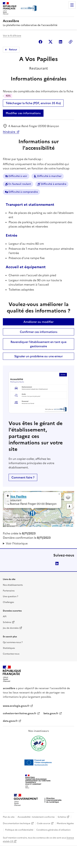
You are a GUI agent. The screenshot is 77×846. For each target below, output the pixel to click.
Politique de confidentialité (19, 829)
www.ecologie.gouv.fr (16, 706)
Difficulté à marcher (49, 176)
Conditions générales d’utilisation (53, 829)
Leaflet (55, 525)
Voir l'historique (17, 543)
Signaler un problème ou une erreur (38, 356)
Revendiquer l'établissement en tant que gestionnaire (38, 344)
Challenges (8, 602)
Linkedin (60, 41)
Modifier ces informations (23, 113)
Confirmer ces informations (38, 332)
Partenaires (9, 590)
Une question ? (10, 596)
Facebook (40, 41)
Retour (13, 49)
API (4, 616)
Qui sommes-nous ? (13, 642)
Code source (43, 823)
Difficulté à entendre (53, 184)
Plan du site (9, 817)
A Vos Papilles (17, 496)
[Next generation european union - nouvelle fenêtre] (38, 762)
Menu (72, 5)
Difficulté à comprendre (23, 192)
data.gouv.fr (10, 721)
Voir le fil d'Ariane (12, 35)
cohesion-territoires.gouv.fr (19, 713)
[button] (59, 494)
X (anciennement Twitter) (50, 41)
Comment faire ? (22, 477)
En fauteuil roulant (19, 184)
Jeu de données (11, 628)
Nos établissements (13, 585)
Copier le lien (70, 41)
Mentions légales (65, 823)
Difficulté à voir (17, 176)
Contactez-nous (11, 653)
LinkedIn (57, 563)
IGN (68, 525)
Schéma (7, 622)
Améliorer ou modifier (38, 322)
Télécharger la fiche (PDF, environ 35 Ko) (33, 103)
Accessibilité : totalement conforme (36, 817)
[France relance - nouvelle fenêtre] (38, 743)
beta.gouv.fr (51, 713)
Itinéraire (9, 132)
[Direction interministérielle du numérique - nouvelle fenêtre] (38, 800)
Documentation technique (16, 823)
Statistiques (9, 648)
